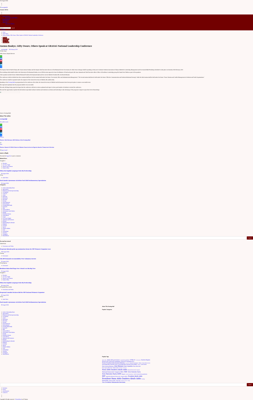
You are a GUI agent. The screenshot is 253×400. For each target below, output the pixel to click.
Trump (128, 380)
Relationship (105, 380)
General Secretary (133, 363)
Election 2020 (105, 361)
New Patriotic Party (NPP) (111, 374)
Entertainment (6, 19)
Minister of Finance (123, 367)
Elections (5, 199)
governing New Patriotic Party (110, 364)
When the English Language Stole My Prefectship (15, 171)
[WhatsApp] (126, 56)
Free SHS (127, 363)
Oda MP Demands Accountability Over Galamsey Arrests (18, 259)
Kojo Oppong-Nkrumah (107, 367)
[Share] (126, 67)
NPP (103, 376)
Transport (5, 234)
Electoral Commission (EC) (127, 361)
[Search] (0, 26)
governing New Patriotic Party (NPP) (127, 364)
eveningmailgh (4, 49)
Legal (4, 217)
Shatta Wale (118, 380)
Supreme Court (124, 380)
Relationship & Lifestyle (9, 222)
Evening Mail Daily (7, 205)
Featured (5, 206)
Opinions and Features (8, 166)
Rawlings (143, 378)
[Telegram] (126, 65)
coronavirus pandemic (124, 360)
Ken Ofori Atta (137, 366)
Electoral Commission (115, 361)
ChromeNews (18, 399)
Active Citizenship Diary (9, 188)
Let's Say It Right (6, 165)
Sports (4, 227)
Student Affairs (6, 42)
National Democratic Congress (134, 369)
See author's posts (4, 122)
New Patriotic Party (134, 372)
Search (249, 238)
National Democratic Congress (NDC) (113, 372)
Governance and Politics (11, 18)
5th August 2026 (5, 173)
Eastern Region (145, 360)
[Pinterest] (126, 61)
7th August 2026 (5, 261)
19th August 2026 (5, 252)
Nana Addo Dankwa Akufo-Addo (114, 369)
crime (4, 195)
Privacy (4, 389)
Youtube (3, 29)
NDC (125, 372)
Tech (4, 230)
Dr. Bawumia (138, 359)
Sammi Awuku (112, 380)
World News (6, 21)
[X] (126, 63)
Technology (5, 231)
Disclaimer (5, 388)
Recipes (4, 221)
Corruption (5, 192)
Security (5, 225)
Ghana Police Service (146, 363)
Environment (6, 204)
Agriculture (6, 189)
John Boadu (144, 364)
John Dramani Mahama (108, 366)
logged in (8, 156)
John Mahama (119, 366)
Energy (4, 201)
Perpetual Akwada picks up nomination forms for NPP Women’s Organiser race (25, 249)
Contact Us (5, 392)
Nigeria (123, 374)
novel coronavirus (129, 374)
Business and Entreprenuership (11, 190)
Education (5, 38)
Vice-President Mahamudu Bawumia (113, 382)
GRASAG (139, 364)
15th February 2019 (13, 49)
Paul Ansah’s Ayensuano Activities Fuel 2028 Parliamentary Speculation (23, 180)
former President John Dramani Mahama (113, 363)
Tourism (5, 232)
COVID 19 (132, 360)
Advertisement (6, 391)
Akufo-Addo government (113, 360)
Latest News (5, 41)
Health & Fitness (7, 214)
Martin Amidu (116, 367)
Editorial (5, 196)
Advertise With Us (9, 24)
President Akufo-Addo (135, 376)
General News (6, 16)
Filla (4, 208)
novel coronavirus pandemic (140, 374)
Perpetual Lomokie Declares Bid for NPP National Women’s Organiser (22, 292)
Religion (5, 224)
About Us (5, 22)
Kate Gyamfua (128, 366)
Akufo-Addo (104, 359)
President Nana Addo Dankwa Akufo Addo (121, 378)
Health (4, 212)
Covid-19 (5, 193)
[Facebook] (126, 58)
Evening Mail (11, 82)
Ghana (140, 363)
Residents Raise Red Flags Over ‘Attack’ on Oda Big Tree (17, 268)
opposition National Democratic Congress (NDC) (116, 376)
